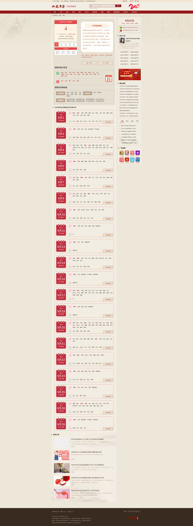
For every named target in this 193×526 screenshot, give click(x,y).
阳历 (102, 12)
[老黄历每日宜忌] (108, 78)
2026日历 (134, 12)
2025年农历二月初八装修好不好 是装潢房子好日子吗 (129, 97)
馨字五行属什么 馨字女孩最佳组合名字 (128, 107)
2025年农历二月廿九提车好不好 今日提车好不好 (129, 113)
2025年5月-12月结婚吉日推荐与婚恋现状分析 (86, 452)
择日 (80, 12)
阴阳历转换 (117, 12)
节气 (133, 1)
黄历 (64, 15)
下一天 (105, 63)
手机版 (137, 1)
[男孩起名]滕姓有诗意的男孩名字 (138, 52)
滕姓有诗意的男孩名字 (124, 110)
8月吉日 (125, 12)
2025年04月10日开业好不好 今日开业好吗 (85, 490)
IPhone (70, 511)
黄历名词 (94, 12)
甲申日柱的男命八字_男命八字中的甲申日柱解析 (87, 439)
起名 (73, 12)
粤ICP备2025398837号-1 (134, 511)
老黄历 (125, 1)
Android (63, 511)
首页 (55, 12)
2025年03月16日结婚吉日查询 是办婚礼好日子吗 (87, 478)
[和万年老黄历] (58, 6)
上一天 (89, 63)
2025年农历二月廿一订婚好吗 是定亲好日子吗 (129, 116)
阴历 (108, 12)
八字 (61, 12)
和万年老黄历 (56, 1)
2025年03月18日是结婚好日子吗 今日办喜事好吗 (87, 465)
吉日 (67, 12)
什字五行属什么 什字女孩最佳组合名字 (128, 105)
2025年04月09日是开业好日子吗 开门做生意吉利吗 (129, 102)
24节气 (87, 12)
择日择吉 (95, 8)
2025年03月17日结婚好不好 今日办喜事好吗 (129, 94)
